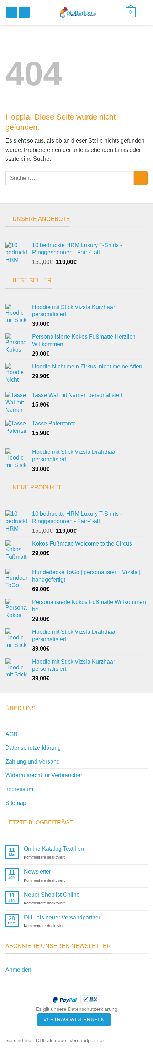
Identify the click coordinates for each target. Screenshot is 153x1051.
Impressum (19, 789)
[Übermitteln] (141, 178)
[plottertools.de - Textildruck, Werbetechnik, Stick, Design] (78, 12)
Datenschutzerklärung (33, 748)
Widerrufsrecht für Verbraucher (43, 775)
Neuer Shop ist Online (52, 895)
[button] (11, 12)
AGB (11, 734)
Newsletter (37, 872)
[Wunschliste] (144, 12)
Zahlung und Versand (32, 762)
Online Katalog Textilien (54, 849)
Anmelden (18, 970)
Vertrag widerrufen (74, 1019)
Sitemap (15, 803)
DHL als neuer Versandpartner (62, 917)
